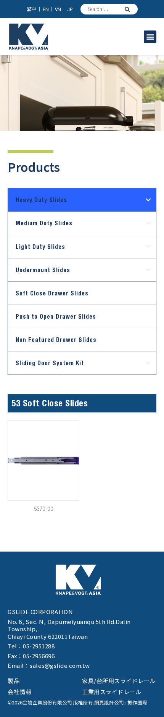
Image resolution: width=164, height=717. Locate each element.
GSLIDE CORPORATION (40, 612)
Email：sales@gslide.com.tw (49, 665)
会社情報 (19, 692)
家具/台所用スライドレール (119, 681)
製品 (14, 681)
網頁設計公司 (109, 702)
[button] (150, 36)
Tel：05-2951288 (31, 646)
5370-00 (43, 508)
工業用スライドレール (111, 692)
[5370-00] (43, 460)
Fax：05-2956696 (31, 656)
